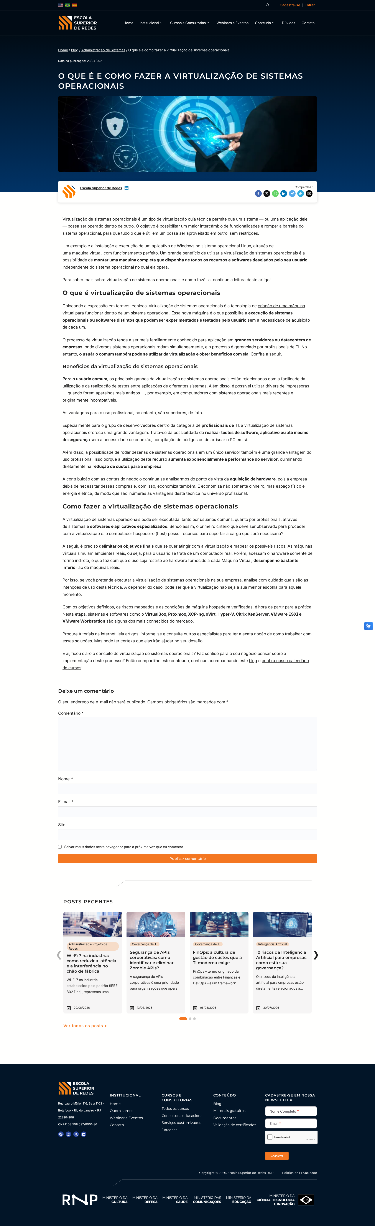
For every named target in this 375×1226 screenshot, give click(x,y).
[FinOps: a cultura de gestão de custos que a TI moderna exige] (219, 962)
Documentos (224, 1118)
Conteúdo (263, 23)
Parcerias (169, 1130)
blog (253, 660)
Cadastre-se (290, 5)
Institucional (149, 23)
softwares (118, 614)
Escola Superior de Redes (101, 188)
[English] (61, 5)
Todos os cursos (175, 1108)
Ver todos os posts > (85, 1025)
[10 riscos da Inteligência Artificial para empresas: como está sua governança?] (282, 962)
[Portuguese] (68, 5)
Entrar (310, 5)
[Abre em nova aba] (61, 1134)
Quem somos (121, 1111)
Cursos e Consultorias (188, 23)
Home (128, 23)
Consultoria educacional (182, 1116)
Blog (74, 50)
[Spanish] (74, 5)
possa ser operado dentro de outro (101, 226)
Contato (308, 23)
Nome (65, 778)
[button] (258, 193)
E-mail (65, 801)
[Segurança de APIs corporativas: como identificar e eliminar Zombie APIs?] (156, 962)
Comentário (71, 713)
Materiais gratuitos (229, 1111)
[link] (92, 962)
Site (61, 824)
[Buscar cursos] (267, 5)
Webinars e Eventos (232, 23)
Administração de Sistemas (103, 50)
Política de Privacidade (299, 1173)
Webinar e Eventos (126, 1118)
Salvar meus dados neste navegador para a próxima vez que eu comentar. (124, 847)
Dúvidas (288, 23)
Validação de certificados (234, 1125)
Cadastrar (277, 1156)
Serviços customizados (181, 1123)
